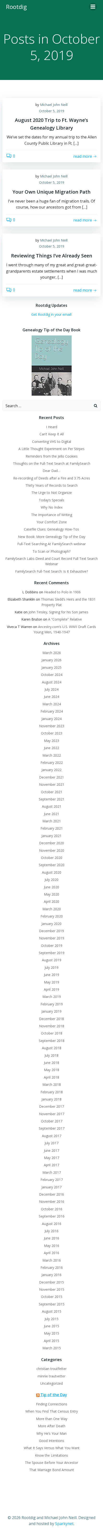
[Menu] (93, 7)
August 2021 (51, 806)
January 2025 (51, 667)
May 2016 (51, 1245)
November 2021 (51, 784)
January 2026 (51, 660)
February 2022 (51, 762)
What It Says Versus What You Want (52, 1448)
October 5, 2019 (51, 111)
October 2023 (51, 733)
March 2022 (51, 755)
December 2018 (51, 1018)
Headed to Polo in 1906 (62, 592)
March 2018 (51, 1084)
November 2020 (51, 850)
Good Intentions (51, 1440)
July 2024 (51, 689)
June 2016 (51, 1238)
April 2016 (51, 1253)
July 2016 (51, 1231)
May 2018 (51, 1069)
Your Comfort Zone (51, 522)
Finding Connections (51, 1404)
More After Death (51, 1426)
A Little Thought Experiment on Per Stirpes (51, 448)
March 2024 (51, 704)
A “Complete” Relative (65, 619)
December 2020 (51, 843)
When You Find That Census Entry (51, 1411)
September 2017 (51, 1128)
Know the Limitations (51, 1455)
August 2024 (51, 682)
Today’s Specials (51, 500)
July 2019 (51, 967)
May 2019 (51, 982)
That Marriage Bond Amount (51, 1469)
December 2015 (51, 1282)
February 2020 (51, 916)
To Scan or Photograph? (51, 551)
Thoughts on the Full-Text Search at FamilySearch (51, 463)
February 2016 (51, 1267)
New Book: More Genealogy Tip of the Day (51, 536)
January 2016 (51, 1274)
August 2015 (51, 1311)
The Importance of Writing (51, 514)
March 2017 (51, 1172)
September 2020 (51, 865)
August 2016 (51, 1223)
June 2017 (51, 1150)
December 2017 (51, 1106)
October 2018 (51, 1033)
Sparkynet (64, 1523)
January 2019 (51, 1011)
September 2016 (51, 1216)
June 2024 (51, 696)
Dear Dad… (51, 470)
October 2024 (51, 674)
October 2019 (51, 945)
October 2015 (51, 1296)
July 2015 (51, 1318)
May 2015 (51, 1333)
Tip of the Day (53, 1394)
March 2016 (51, 1260)
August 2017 (51, 1135)
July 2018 (51, 1055)
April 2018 (51, 1077)
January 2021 (51, 835)
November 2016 (51, 1201)
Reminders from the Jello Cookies (52, 456)
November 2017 (51, 1114)
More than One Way (51, 1418)
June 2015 (51, 1326)
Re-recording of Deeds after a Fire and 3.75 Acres (51, 478)
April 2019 (51, 989)
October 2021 (51, 792)
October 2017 (51, 1121)
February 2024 (51, 711)
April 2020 (51, 901)
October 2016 (51, 1209)
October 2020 (51, 857)
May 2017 (51, 1157)
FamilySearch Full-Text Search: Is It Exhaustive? (51, 571)
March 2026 (51, 652)
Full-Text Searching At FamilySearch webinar (51, 544)
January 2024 (51, 718)
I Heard (51, 427)
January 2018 (51, 1099)
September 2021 (51, 799)
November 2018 (51, 1026)
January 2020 (51, 923)
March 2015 (51, 1348)
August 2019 (51, 960)
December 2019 (51, 931)
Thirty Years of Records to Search (51, 485)
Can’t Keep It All (52, 434)
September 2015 (51, 1304)
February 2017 (51, 1179)
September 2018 (51, 1040)
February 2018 (51, 1092)
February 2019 (51, 1004)
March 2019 (51, 996)
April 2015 (51, 1340)
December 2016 (51, 1194)
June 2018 (51, 1062)
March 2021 (51, 821)
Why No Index (52, 507)
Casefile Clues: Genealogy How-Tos (51, 529)
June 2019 (51, 974)
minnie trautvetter (51, 1376)
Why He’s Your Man (51, 1433)
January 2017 (51, 1187)
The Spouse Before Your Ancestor (51, 1462)
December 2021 (51, 777)
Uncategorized (51, 1383)
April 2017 (51, 1165)
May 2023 (51, 740)
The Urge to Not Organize (51, 492)
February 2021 (51, 828)
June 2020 (51, 887)
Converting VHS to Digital (51, 441)
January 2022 (51, 769)
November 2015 (51, 1289)
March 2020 (51, 909)
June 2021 (51, 814)
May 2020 (51, 894)
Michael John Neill (54, 104)
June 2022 (51, 748)
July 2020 (51, 879)
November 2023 (51, 726)
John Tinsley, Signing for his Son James (58, 612)
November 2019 (51, 938)
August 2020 (51, 872)
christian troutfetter (51, 1368)
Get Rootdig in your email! (51, 314)
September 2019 (51, 952)
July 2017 (51, 1143)
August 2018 (51, 1048)
